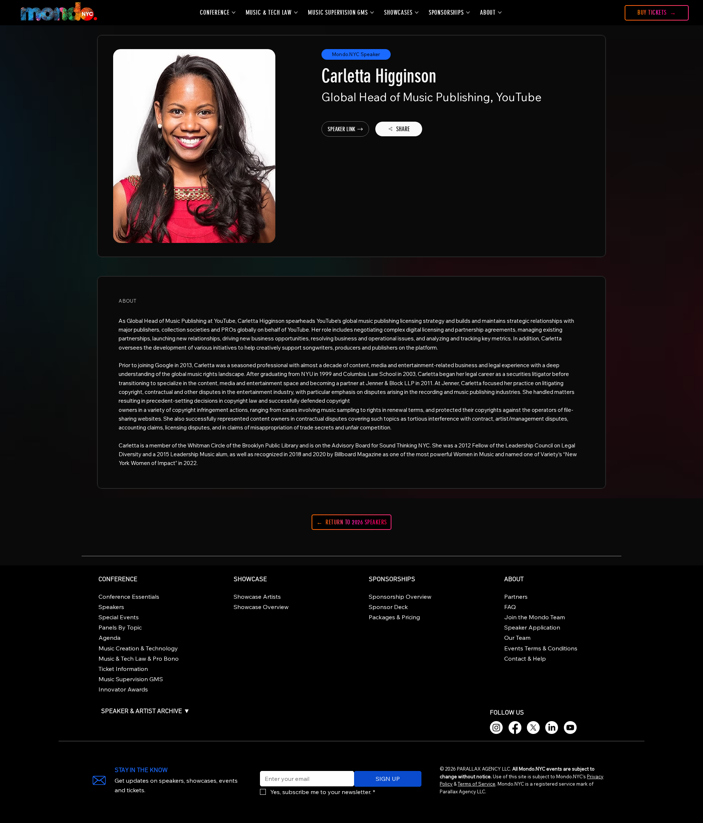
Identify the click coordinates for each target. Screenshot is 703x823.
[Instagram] (496, 727)
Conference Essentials (128, 596)
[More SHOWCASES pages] (417, 12)
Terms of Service (476, 784)
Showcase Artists (257, 596)
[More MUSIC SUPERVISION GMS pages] (372, 12)
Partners (516, 596)
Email (265, 766)
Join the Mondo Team (534, 617)
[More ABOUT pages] (500, 12)
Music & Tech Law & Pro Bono (138, 658)
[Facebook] (515, 727)
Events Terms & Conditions (540, 648)
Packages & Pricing (394, 617)
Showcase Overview (261, 606)
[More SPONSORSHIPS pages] (468, 12)
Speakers (111, 606)
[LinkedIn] (551, 727)
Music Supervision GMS (130, 679)
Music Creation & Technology (138, 648)
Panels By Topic (120, 627)
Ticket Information (123, 668)
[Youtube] (570, 727)
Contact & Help (525, 658)
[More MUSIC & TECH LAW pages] (296, 12)
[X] (533, 727)
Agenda (109, 637)
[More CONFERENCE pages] (233, 12)
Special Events (118, 617)
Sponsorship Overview (400, 596)
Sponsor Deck (388, 606)
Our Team (517, 637)
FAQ (510, 606)
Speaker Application (532, 627)
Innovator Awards (123, 689)
